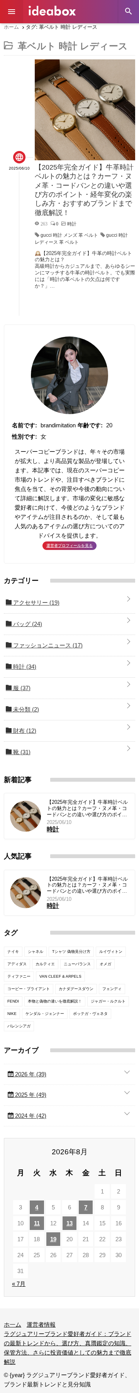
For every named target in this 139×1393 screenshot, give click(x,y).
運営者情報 (41, 1324)
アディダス (17, 964)
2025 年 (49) (30, 1094)
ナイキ (13, 951)
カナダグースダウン (76, 989)
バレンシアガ (19, 1026)
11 (37, 1223)
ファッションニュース (47, 645)
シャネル (35, 951)
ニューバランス (77, 964)
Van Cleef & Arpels (60, 976)
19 (53, 1239)
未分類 (25, 709)
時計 (24, 666)
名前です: (24, 425)
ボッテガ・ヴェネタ (90, 1013)
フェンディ (112, 989)
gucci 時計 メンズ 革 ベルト (69, 235)
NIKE (12, 1013)
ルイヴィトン (110, 951)
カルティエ (45, 964)
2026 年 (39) (30, 1074)
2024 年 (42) (30, 1115)
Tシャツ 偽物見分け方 (71, 951)
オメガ (105, 964)
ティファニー (19, 976)
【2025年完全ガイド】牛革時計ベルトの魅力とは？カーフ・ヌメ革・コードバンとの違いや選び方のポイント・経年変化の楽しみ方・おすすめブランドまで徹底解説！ (87, 808)
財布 (24, 730)
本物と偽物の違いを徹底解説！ (55, 1001)
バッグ (27, 624)
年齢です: (90, 425)
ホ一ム (12, 1324)
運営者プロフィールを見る (69, 545)
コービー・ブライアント (28, 989)
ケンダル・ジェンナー (44, 1013)
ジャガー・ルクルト (108, 1001)
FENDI (13, 1001)
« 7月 (18, 1283)
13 (69, 1223)
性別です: (24, 436)
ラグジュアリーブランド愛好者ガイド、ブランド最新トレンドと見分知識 (52, 10)
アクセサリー (35, 602)
